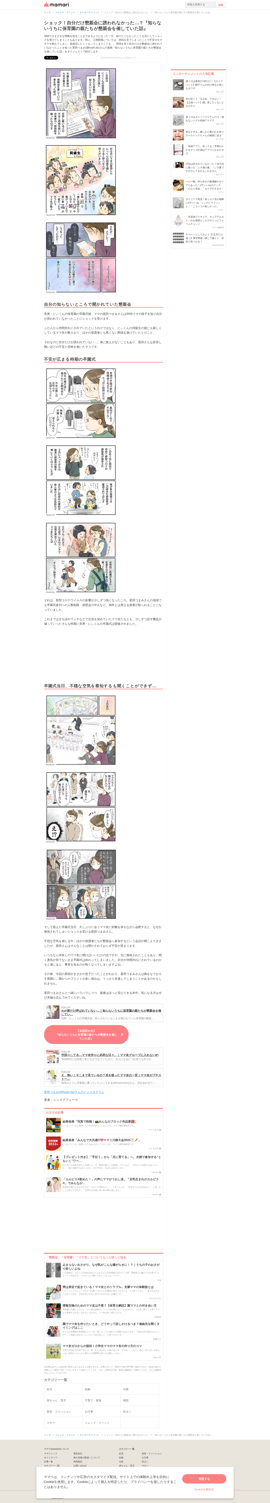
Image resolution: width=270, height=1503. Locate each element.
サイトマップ (50, 1457)
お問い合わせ (80, 1465)
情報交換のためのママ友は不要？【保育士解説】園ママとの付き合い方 (110, 1305)
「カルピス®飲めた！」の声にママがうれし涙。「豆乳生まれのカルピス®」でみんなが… (111, 1181)
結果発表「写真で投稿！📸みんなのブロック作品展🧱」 (100, 1121)
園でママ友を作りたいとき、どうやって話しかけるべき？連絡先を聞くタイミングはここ (111, 1326)
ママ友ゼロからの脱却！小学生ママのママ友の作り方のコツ (102, 1346)
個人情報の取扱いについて (86, 1457)
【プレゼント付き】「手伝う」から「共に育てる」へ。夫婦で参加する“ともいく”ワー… (112, 1159)
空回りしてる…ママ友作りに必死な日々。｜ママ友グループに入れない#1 (110, 1055)
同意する (204, 1479)
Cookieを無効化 (204, 1489)
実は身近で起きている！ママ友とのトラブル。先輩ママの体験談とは (108, 1287)
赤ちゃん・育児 (126, 1465)
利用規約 (77, 1461)
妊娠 (121, 1457)
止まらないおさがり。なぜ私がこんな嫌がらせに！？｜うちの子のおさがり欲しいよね (111, 1266)
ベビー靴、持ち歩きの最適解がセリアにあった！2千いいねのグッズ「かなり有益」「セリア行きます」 (205, 185)
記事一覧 (48, 1461)
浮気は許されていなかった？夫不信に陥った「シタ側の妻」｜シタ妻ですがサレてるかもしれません (205, 167)
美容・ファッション (152, 1453)
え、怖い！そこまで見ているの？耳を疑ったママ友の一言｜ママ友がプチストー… (111, 1077)
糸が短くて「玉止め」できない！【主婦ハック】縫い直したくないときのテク (205, 102)
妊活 (121, 1453)
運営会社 (77, 1453)
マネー (145, 1465)
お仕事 (145, 1457)
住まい (145, 1461)
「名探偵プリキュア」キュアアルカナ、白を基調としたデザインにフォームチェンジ (205, 220)
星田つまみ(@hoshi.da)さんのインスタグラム (74, 1092)
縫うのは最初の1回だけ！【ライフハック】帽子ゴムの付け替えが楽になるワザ (205, 84)
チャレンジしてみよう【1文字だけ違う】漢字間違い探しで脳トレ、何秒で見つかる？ (205, 238)
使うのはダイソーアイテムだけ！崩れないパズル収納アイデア (205, 118)
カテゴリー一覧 (52, 1465)
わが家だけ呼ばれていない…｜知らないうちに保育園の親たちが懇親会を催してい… (111, 1012)
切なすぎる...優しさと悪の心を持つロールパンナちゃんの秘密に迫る (205, 133)
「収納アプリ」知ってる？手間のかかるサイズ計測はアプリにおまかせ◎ (205, 149)
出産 (121, 1461)
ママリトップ (50, 1453)
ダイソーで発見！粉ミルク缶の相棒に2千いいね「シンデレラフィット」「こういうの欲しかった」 (205, 202)
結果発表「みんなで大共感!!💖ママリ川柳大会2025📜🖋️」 (102, 1140)
